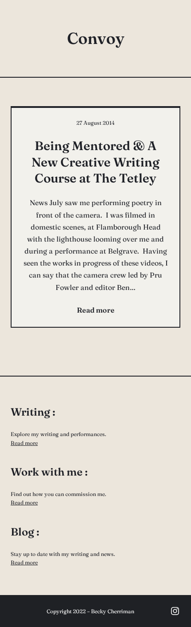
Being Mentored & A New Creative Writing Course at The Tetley (95, 162)
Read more (24, 443)
